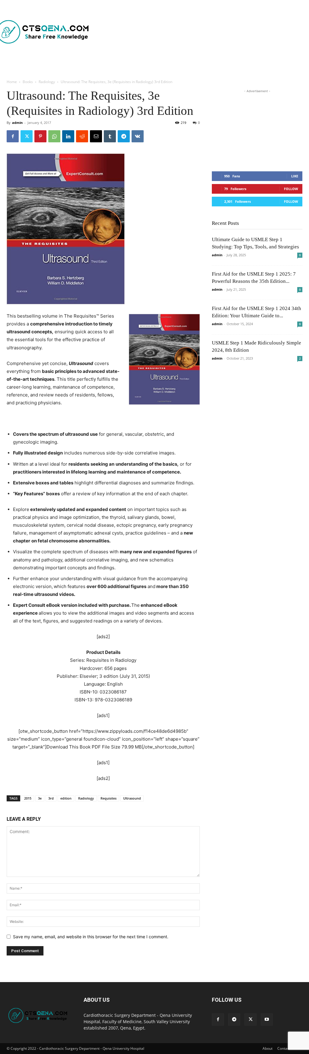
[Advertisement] (174, 32)
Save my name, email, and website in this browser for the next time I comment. (90, 936)
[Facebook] (13, 136)
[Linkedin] (68, 136)
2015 (27, 798)
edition (66, 798)
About (267, 1048)
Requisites (108, 798)
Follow (291, 188)
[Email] (96, 136)
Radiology (47, 81)
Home (12, 81)
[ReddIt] (82, 136)
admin (17, 122)
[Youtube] (267, 1020)
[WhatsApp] (54, 136)
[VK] (138, 136)
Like (294, 176)
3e (40, 798)
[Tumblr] (110, 136)
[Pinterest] (40, 136)
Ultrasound (132, 798)
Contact (283, 1048)
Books (28, 81)
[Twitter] (27, 136)
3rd (51, 798)
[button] (180, 65)
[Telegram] (124, 136)
